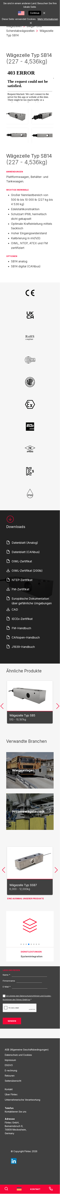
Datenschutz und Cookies (18, 1055)
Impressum (10, 1060)
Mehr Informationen (48, 19)
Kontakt (9, 1089)
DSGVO (9, 1065)
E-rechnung (11, 1070)
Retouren (10, 1075)
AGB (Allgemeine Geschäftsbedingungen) (27, 1049)
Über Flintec (11, 1094)
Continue (34, 13)
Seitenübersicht (13, 1080)
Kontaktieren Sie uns (15, 1111)
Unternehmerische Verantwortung (22, 1099)
